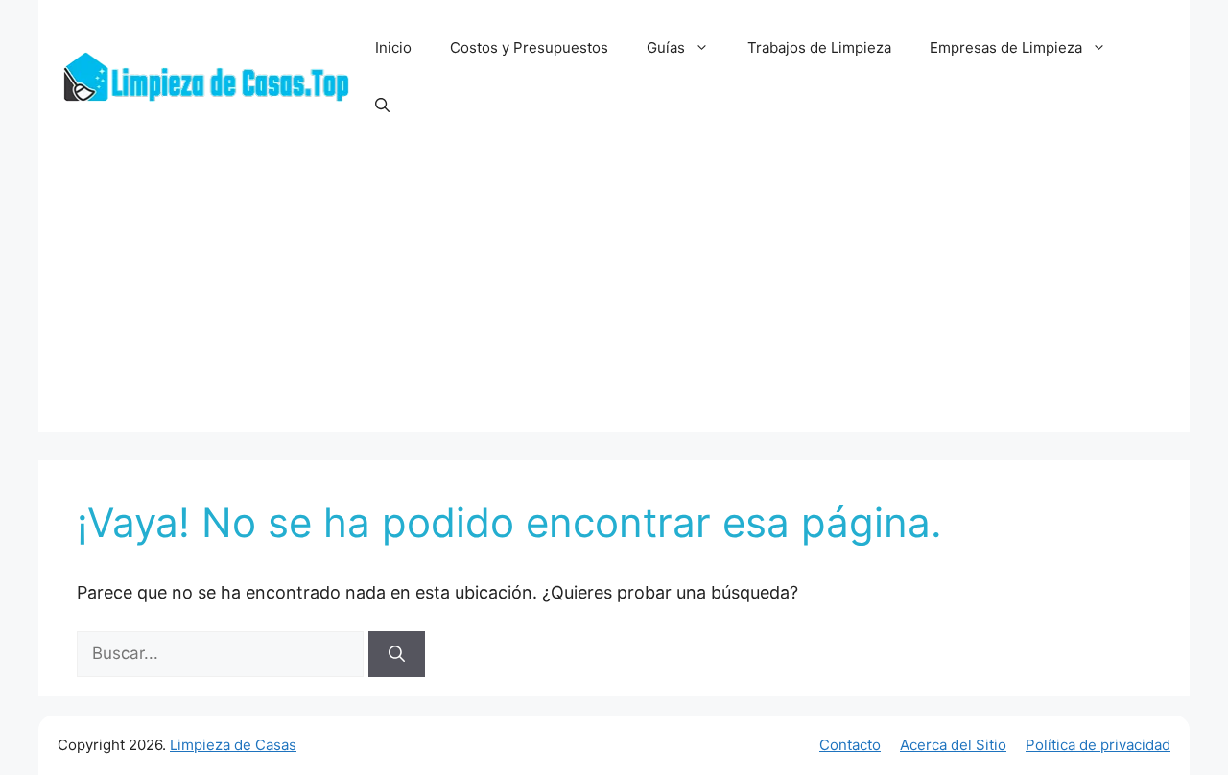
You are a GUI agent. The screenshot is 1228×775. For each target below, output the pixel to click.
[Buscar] (396, 654)
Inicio (393, 47)
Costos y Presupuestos (529, 47)
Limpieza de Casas (233, 745)
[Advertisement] (614, 297)
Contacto (850, 745)
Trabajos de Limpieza (819, 47)
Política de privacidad (1098, 745)
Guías (666, 47)
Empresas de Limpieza (1006, 47)
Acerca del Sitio (953, 745)
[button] (382, 105)
